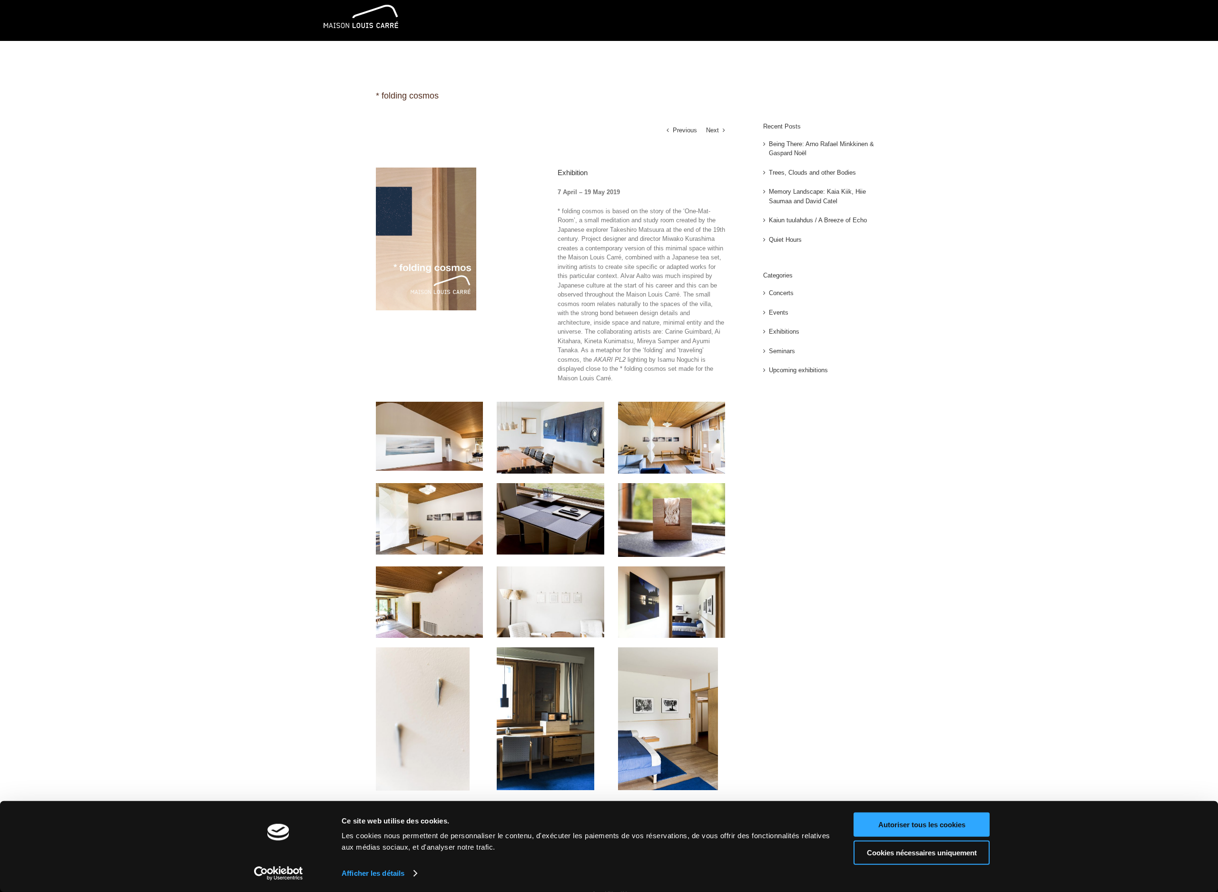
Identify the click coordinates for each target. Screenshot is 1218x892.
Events (778, 312)
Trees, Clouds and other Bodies (812, 172)
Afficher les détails (373, 873)
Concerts (781, 293)
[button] (880, 60)
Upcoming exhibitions (798, 370)
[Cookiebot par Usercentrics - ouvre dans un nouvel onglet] (278, 873)
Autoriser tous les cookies (921, 825)
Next (712, 130)
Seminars (782, 351)
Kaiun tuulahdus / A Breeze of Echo (818, 220)
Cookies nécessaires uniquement (922, 852)
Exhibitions (784, 331)
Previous (685, 130)
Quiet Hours (785, 239)
